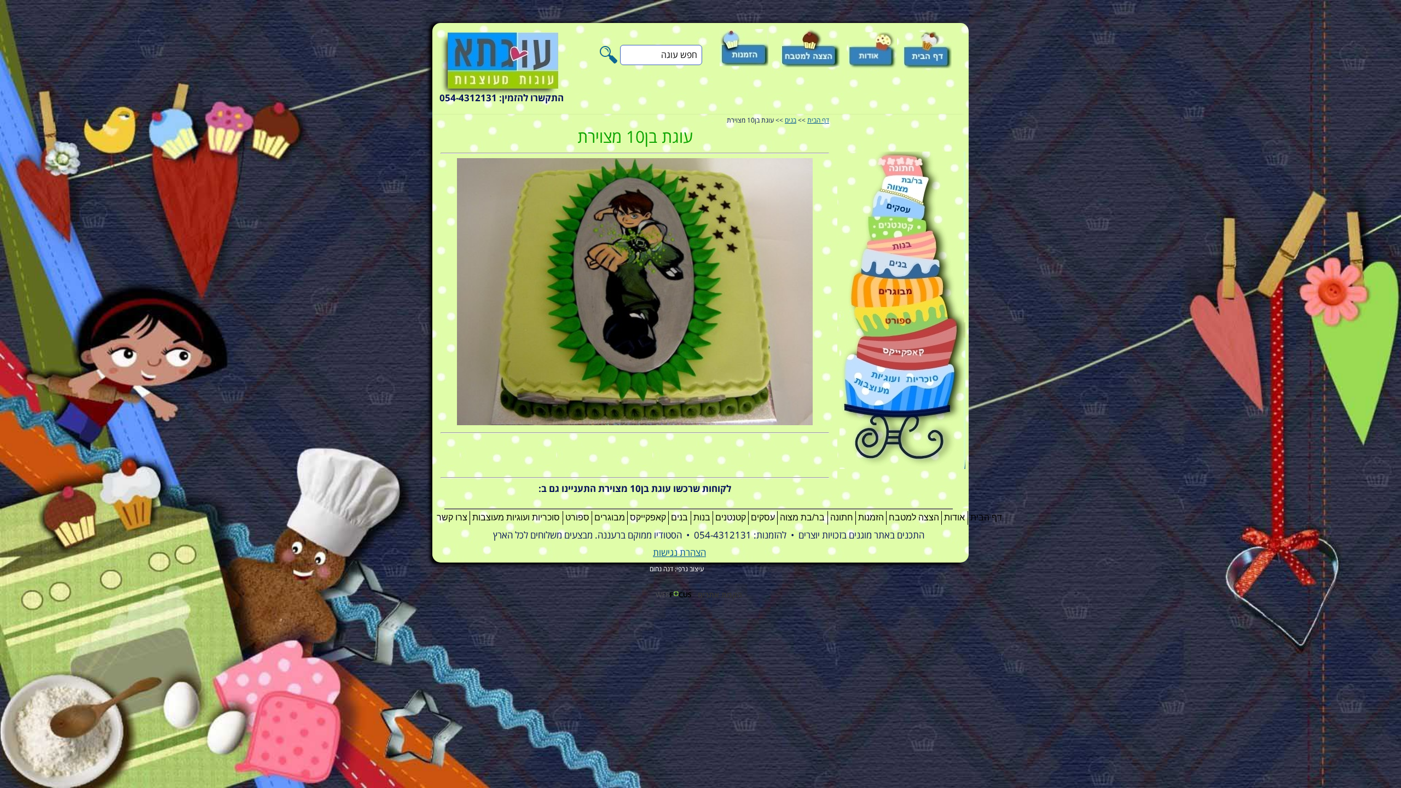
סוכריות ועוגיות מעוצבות (516, 517)
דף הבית (818, 121)
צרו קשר (452, 517)
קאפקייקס (648, 517)
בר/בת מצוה (802, 517)
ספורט (577, 517)
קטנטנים (730, 517)
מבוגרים (609, 517)
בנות (701, 517)
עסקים (763, 517)
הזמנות (871, 517)
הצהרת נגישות (679, 553)
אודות (954, 517)
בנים (790, 121)
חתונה (841, 517)
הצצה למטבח (914, 517)
